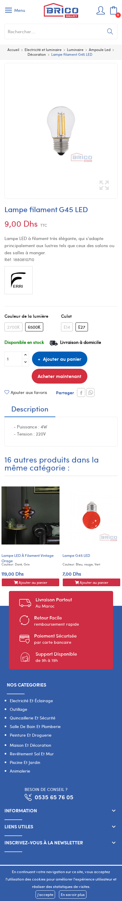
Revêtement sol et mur (32, 754)
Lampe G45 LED (76, 555)
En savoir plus (73, 894)
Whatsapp (90, 392)
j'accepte (45, 894)
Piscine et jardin (25, 762)
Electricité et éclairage (31, 700)
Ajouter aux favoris (29, 392)
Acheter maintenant (59, 376)
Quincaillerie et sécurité (32, 718)
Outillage (18, 709)
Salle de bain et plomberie (35, 726)
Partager (81, 392)
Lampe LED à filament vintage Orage (27, 558)
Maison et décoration (30, 745)
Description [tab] (30, 409)
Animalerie (20, 771)
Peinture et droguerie (31, 735)
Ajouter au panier (62, 358)
